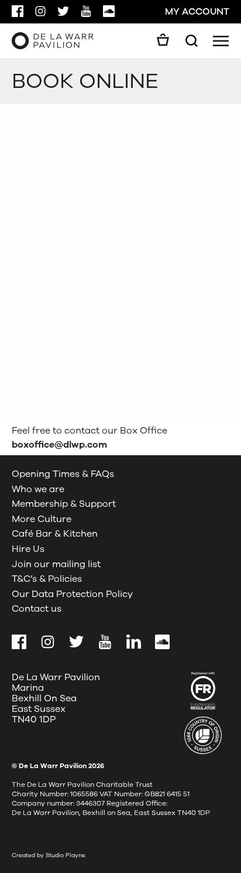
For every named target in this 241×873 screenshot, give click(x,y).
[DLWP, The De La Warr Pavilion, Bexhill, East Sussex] (53, 40)
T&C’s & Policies (47, 578)
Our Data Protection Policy (72, 594)
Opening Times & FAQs (63, 474)
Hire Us (28, 549)
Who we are (38, 489)
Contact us (36, 608)
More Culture (41, 519)
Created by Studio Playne (48, 855)
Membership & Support (64, 503)
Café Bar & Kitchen (55, 533)
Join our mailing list (56, 564)
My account (197, 11)
